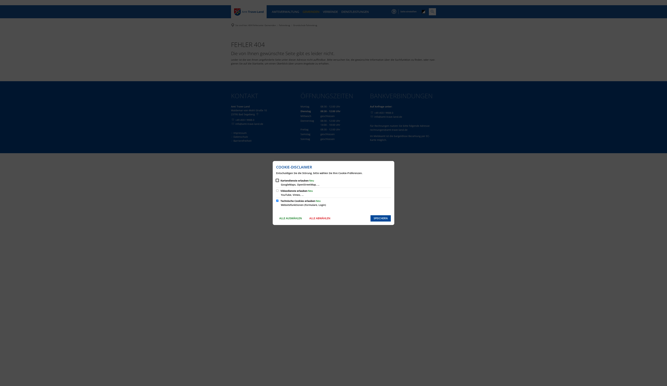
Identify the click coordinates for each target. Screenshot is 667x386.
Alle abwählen (319, 218)
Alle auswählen (290, 218)
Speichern (381, 218)
